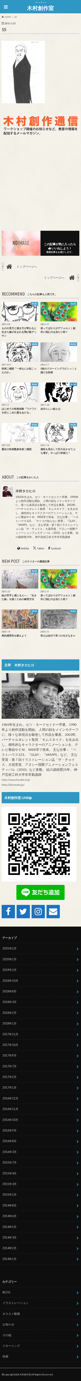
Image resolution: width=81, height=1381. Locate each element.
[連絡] (53, 911)
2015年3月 (9, 1184)
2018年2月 (9, 1012)
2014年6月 (9, 1216)
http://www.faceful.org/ (16, 779)
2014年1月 (9, 1259)
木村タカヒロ (26, 491)
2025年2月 (9, 948)
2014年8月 (9, 1205)
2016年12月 (10, 1098)
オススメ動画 (11, 1313)
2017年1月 (9, 1087)
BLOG (6, 1292)
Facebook (56, 548)
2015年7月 (9, 1162)
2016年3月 (9, 1152)
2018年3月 (9, 1002)
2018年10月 (10, 980)
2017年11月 (10, 1034)
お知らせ (8, 1324)
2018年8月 (9, 991)
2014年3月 (9, 1237)
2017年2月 (9, 1077)
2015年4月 (9, 1173)
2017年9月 (9, 1055)
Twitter (40, 548)
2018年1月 (9, 1023)
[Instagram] (38, 911)
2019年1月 (9, 970)
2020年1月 (9, 959)
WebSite (25, 548)
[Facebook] (8, 911)
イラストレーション (15, 1303)
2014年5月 (9, 1227)
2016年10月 (10, 1120)
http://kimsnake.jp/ (13, 784)
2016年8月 (9, 1141)
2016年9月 (9, 1130)
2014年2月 (9, 1248)
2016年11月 (10, 1109)
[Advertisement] (40, 182)
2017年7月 (9, 1066)
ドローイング (11, 1345)
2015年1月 (9, 1194)
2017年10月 (10, 1045)
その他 (6, 1335)
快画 (5, 1356)
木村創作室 (40, 8)
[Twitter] (23, 911)
